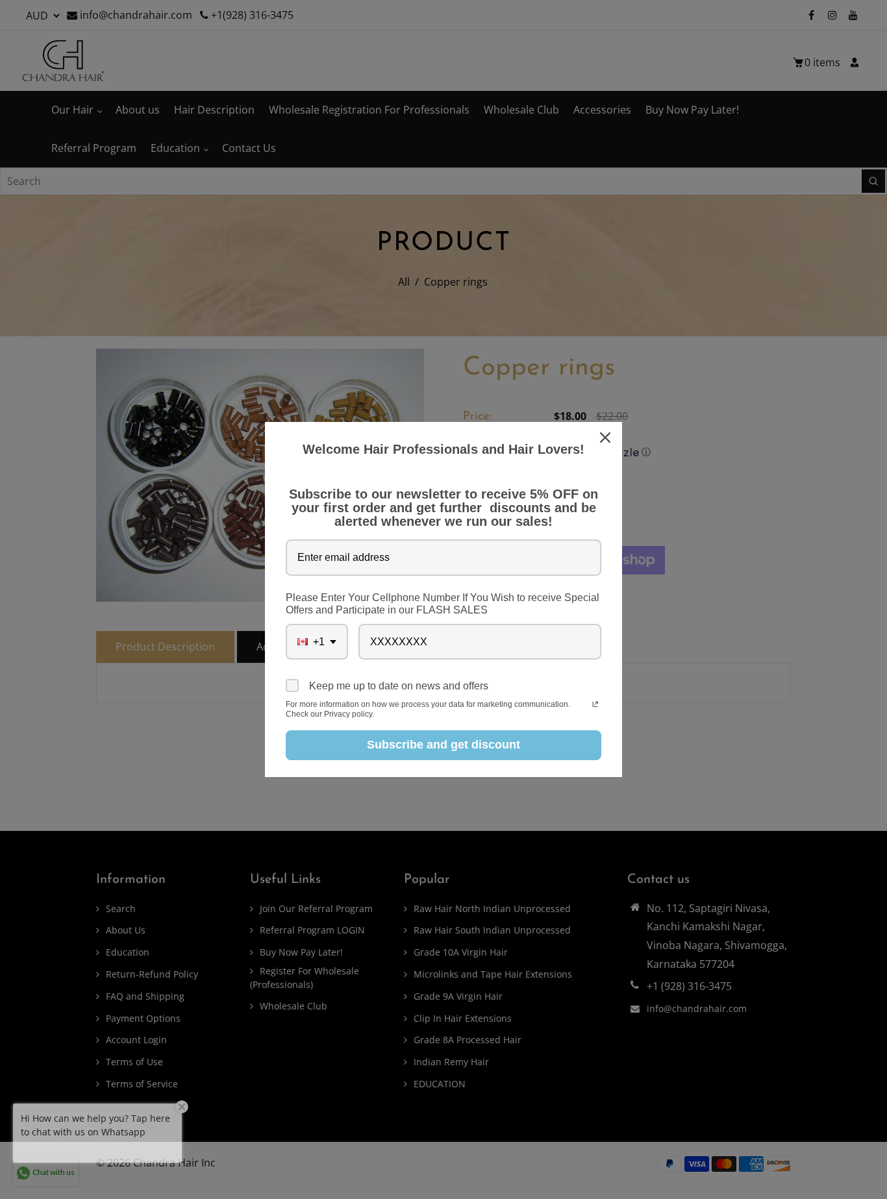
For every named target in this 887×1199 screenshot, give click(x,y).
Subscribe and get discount (443, 744)
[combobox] (317, 642)
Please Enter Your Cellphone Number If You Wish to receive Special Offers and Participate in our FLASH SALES (442, 603)
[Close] (606, 437)
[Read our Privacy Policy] (595, 705)
